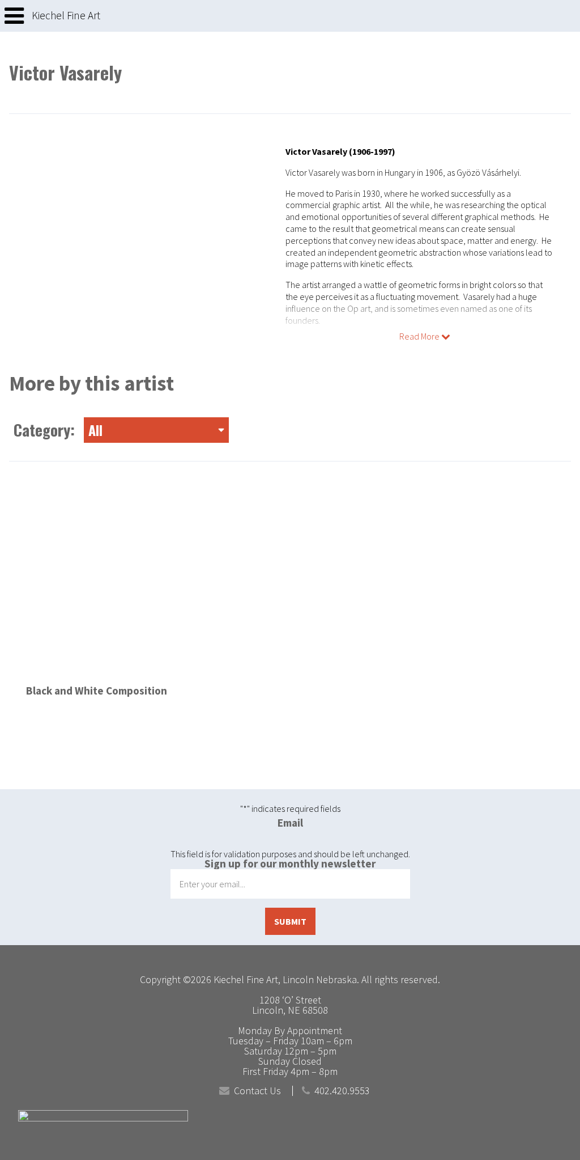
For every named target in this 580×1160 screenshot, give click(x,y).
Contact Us (257, 1091)
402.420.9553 (342, 1091)
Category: (58, 429)
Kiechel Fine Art (66, 15)
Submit (290, 921)
